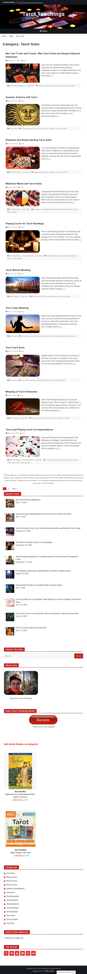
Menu (44, 31)
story (52, 380)
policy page (36, 483)
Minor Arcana (14, 418)
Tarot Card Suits (15, 347)
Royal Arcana (11, 885)
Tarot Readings (27, 460)
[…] (51, 76)
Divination (10, 873)
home (39, 418)
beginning (33, 336)
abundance (25, 336)
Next (14, 489)
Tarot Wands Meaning (18, 270)
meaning (41, 128)
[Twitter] (11, 953)
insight (58, 209)
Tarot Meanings (15, 172)
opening (59, 336)
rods (46, 128)
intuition (45, 172)
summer (58, 128)
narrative (46, 380)
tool (61, 172)
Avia (24, 60)
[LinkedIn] (33, 953)
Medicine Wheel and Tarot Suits (24, 183)
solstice (52, 128)
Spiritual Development (17, 86)
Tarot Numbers (12, 900)
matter (53, 418)
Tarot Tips (10, 923)
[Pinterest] (22, 953)
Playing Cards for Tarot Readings (25, 223)
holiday (47, 86)
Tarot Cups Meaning (17, 308)
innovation (62, 296)
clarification (37, 209)
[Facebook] (6, 953)
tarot (57, 172)
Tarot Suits (30, 86)
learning (32, 380)
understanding (69, 86)
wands (64, 128)
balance (41, 86)
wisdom (14, 212)
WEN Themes (49, 971)
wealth (67, 418)
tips (62, 86)
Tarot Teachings (43, 14)
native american (67, 209)
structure (52, 172)
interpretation (55, 86)
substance (60, 418)
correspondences (48, 209)
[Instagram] (28, 953)
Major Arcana (14, 296)
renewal (72, 336)
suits (9, 212)
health (34, 418)
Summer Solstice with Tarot (21, 97)
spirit (68, 296)
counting (24, 128)
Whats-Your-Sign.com (14, 938)
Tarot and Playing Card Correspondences (29, 429)
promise (65, 336)
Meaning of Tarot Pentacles (21, 391)
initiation (55, 296)
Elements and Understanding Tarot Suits (29, 140)
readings (70, 256)
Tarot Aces (10, 892)
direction (42, 296)
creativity (35, 296)
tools (65, 172)
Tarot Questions (27, 256)
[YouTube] (17, 953)
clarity (40, 336)
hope (53, 336)
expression (46, 336)
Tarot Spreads (12, 912)
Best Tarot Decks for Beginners (30, 2)
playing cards (61, 256)
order (75, 209)
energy (48, 296)
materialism (46, 418)
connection (25, 380)
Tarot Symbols (12, 919)
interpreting (37, 172)
